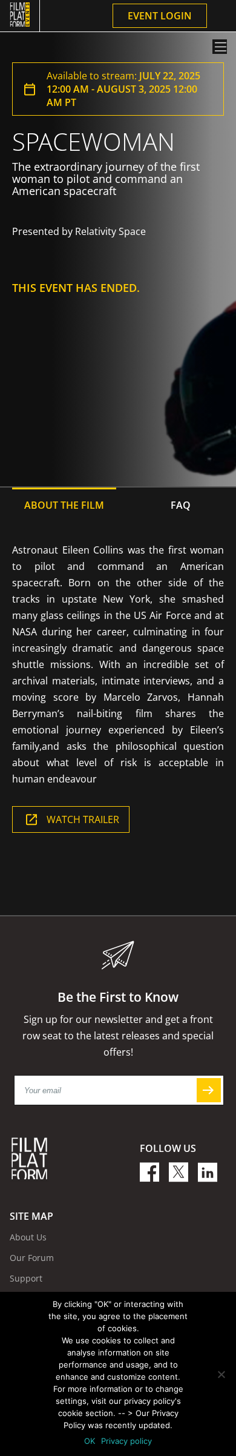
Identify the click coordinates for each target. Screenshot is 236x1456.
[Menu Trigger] (219, 46)
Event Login (160, 15)
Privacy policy (126, 1441)
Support (26, 1278)
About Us (28, 1237)
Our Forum (32, 1257)
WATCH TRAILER (83, 819)
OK (89, 1441)
